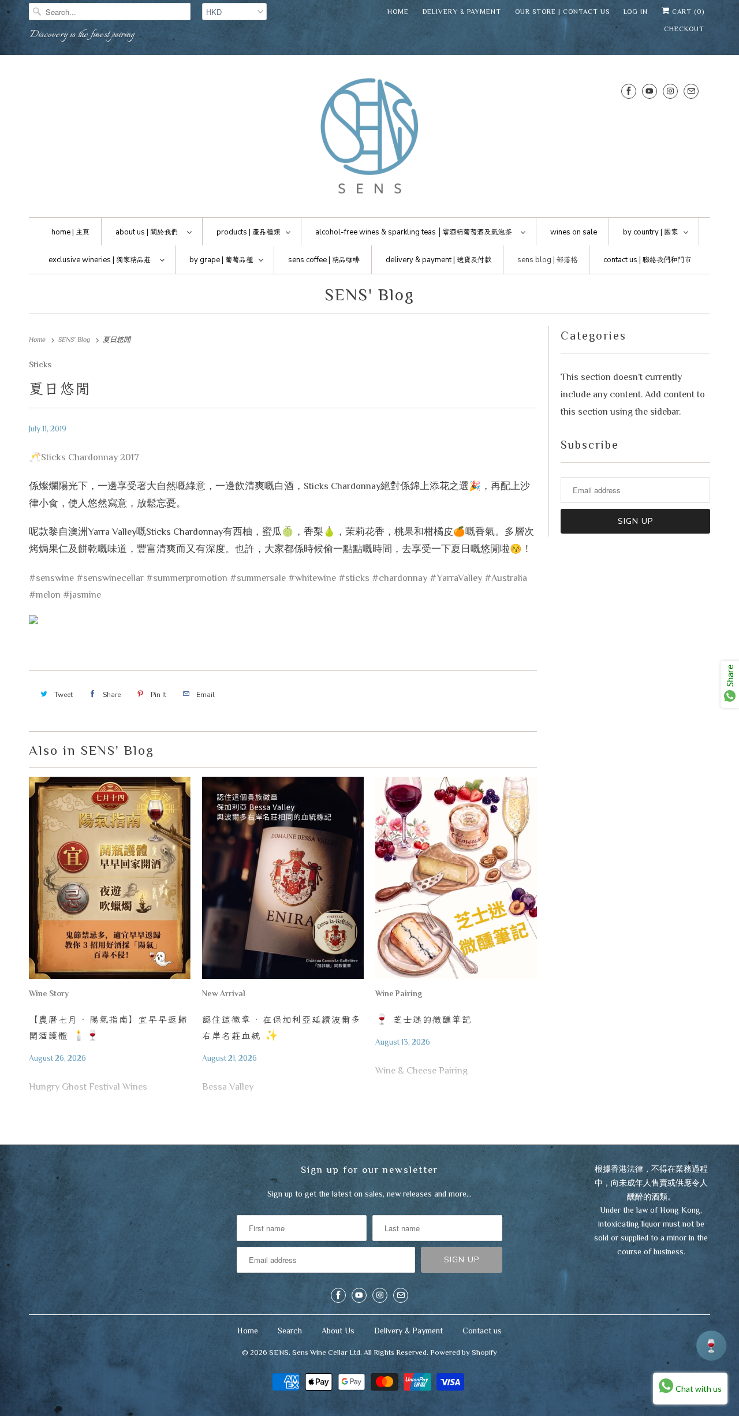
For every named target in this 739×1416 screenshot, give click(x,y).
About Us (338, 1330)
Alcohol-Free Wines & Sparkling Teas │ (413, 232)
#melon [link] (45, 594)
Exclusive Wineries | (99, 260)
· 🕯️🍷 (108, 1027)
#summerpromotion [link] (186, 577)
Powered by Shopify (463, 1352)
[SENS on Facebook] (628, 91)
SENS (279, 1352)
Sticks (40, 364)
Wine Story (49, 993)
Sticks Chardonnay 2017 (90, 457)
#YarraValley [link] (456, 577)
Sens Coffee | (324, 260)
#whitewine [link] (312, 577)
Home (398, 12)
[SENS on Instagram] (670, 91)
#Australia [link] (505, 577)
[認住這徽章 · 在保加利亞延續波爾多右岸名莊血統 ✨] (283, 881)
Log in (636, 12)
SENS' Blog (369, 294)
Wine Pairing (398, 993)
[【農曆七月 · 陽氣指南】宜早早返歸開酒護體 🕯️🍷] (110, 881)
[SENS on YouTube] (649, 91)
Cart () (687, 12)
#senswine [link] (51, 577)
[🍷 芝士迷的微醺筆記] (456, 881)
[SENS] (369, 139)
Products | (248, 232)
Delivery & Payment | (438, 260)
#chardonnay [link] (399, 577)
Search (290, 1330)
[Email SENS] (691, 91)
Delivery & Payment (462, 12)
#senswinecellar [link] (110, 577)
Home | (70, 232)
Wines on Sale (573, 232)
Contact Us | (647, 260)
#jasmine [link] (82, 594)
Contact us (482, 1330)
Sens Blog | (547, 260)
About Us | (146, 232)
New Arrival (223, 993)
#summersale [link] (258, 577)
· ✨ (281, 1027)
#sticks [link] (354, 577)
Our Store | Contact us (562, 12)
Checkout (684, 29)
